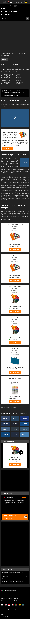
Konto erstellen (14, 95)
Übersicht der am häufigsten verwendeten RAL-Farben (13, 573)
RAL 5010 (5, 434)
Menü (4, 8)
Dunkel (11, 6)
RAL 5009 (24, 429)
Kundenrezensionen (8, 494)
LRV (2, 87)
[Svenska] (23, 605)
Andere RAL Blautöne (9, 413)
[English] (6, 605)
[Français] (13, 605)
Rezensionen (13, 515)
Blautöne (27, 69)
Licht (19, 6)
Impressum (3, 610)
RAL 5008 (15, 429)
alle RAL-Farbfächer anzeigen (8, 407)
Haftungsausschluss (22, 612)
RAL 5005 (24, 423)
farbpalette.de (10, 590)
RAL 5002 (24, 418)
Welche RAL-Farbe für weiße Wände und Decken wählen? (13, 582)
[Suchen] (27, 18)
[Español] (20, 605)
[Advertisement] (15, 36)
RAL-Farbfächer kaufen (8, 441)
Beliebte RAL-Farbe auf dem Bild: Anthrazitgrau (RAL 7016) (14, 577)
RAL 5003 (5, 423)
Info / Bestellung (7, 148)
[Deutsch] (26, 2)
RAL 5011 (15, 434)
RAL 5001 (15, 418)
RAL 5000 (5, 418)
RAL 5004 (15, 423)
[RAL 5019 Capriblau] (15, 118)
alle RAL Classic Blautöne (22, 413)
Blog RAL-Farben (7, 569)
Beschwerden (4, 612)
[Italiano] (16, 605)
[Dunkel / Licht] (15, 6)
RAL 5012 (24, 434)
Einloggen (4, 59)
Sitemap (10, 610)
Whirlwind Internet (12, 616)
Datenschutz (12, 612)
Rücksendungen (21, 610)
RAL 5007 (5, 429)
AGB (15, 610)
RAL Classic (10, 11)
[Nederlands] (2, 605)
